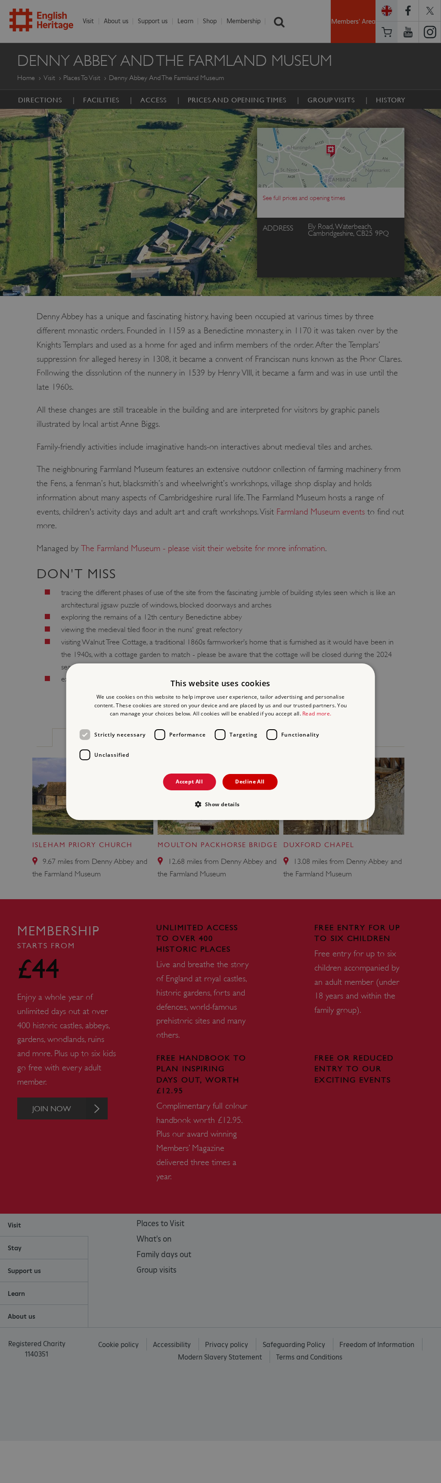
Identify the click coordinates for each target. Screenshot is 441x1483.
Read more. (316, 713)
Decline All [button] (249, 781)
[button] (220, 804)
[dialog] (220, 741)
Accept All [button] (189, 781)
